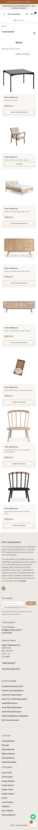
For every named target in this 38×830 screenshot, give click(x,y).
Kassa (13, 1)
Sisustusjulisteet (8, 815)
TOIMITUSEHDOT (9, 663)
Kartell (4, 798)
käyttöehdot (23, 607)
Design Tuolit (7, 789)
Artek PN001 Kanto (9, 703)
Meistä (22, 1)
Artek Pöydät (7, 777)
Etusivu (4, 26)
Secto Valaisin (7, 811)
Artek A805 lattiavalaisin (12, 707)
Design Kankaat (8, 781)
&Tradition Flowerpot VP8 (12, 686)
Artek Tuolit (6, 773)
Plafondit (5, 745)
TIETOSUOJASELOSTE (11, 669)
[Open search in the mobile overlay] (4, 14)
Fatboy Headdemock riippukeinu (15, 716)
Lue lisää (19, 164)
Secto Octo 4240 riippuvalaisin (14, 699)
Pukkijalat (6, 806)
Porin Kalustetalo (14, 14)
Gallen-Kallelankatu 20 (11, 645)
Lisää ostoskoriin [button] (19, 402)
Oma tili (18, 1)
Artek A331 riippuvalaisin (12, 695)
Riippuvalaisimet (8, 754)
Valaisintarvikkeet (9, 762)
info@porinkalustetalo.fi (12, 630)
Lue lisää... (22, 581)
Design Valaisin (8, 794)
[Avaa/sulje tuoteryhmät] (34, 33)
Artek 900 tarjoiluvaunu (11, 712)
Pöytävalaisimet (8, 749)
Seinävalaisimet (8, 758)
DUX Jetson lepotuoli (10, 720)
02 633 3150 (7, 633)
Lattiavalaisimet (8, 741)
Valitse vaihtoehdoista (19, 112)
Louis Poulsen (7, 802)
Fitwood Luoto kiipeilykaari (13, 690)
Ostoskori (9, 1)
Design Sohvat (8, 785)
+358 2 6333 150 (27, 1)
